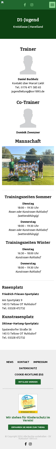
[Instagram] (30, 444)
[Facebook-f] (25, 444)
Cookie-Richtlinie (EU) (29, 374)
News (9, 362)
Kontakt (23, 362)
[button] (52, 5)
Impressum (40, 362)
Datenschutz (28, 368)
